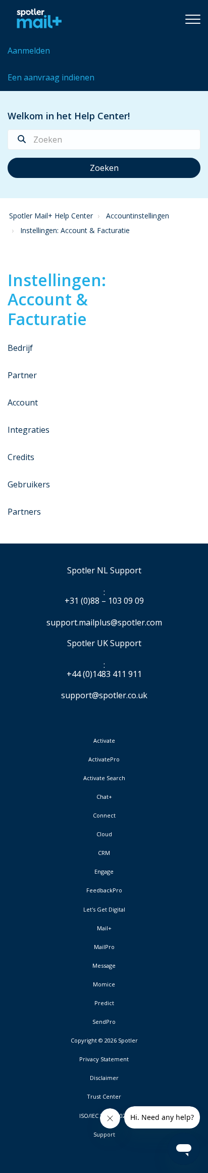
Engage (104, 872)
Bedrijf (20, 347)
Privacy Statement (104, 1059)
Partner (22, 375)
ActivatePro (104, 759)
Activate (104, 741)
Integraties (28, 429)
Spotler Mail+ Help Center (51, 215)
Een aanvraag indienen (51, 77)
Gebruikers (29, 484)
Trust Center (104, 1097)
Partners (24, 511)
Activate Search (104, 778)
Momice (104, 984)
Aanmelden (29, 50)
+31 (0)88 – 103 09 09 (104, 601)
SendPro (104, 1021)
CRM (104, 853)
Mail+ (104, 928)
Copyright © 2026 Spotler (104, 1040)
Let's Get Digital (104, 910)
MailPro (104, 947)
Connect (104, 816)
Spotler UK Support (104, 643)
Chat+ (104, 797)
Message (104, 966)
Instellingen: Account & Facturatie (75, 230)
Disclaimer (104, 1078)
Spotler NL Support (104, 570)
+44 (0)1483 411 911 (104, 674)
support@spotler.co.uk (104, 695)
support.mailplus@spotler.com (104, 622)
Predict (104, 1003)
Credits (21, 457)
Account (23, 402)
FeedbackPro (104, 890)
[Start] (37, 18)
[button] (192, 19)
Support (104, 1134)
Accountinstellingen (137, 215)
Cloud (104, 834)
